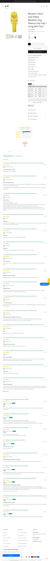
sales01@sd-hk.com (37, 541)
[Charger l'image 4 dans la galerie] (16, 36)
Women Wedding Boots (22, 543)
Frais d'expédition (31, 31)
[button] (2, 6)
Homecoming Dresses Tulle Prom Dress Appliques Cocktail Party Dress (21, 175)
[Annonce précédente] (2, 1)
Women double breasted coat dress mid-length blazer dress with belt (21, 478)
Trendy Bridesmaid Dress (23, 540)
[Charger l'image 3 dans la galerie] (12, 36)
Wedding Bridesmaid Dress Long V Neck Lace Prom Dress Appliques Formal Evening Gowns (26, 495)
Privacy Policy (5, 546)
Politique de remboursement (39, 559)
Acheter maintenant (37, 51)
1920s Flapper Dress (22, 546)
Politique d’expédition (32, 560)
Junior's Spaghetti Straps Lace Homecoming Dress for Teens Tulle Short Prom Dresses (25, 163)
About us (5, 532)
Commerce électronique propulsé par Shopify (26, 559)
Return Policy (5, 540)
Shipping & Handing (7, 537)
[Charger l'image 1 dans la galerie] (8, 36)
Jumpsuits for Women (22, 537)
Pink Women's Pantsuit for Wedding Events (15, 440)
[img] (25, 127)
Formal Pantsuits (21, 535)
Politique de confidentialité (14, 560)
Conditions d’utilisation (24, 560)
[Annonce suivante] (47, 1)
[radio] (29, 37)
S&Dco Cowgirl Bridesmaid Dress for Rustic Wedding (17, 399)
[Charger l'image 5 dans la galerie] (20, 36)
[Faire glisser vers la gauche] (4, 36)
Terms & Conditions (7, 543)
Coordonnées (39, 560)
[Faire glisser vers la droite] (23, 36)
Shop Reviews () (19, 156)
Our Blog (5, 535)
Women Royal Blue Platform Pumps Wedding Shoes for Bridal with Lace (21, 453)
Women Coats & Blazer (22, 532)
